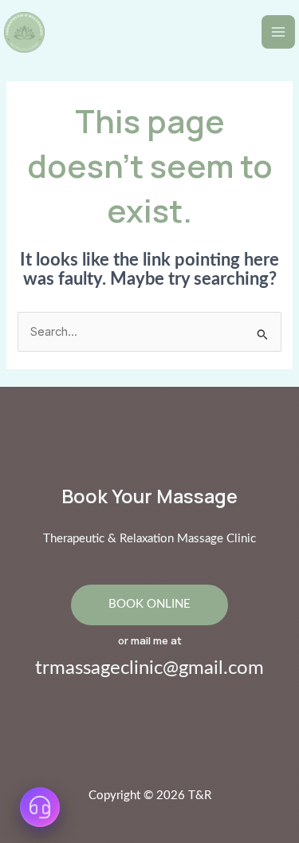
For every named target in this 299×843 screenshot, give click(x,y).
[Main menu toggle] (278, 32)
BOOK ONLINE (149, 604)
